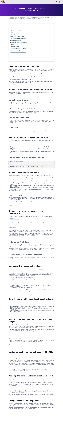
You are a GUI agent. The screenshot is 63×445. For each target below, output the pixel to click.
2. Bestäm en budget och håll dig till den (17, 30)
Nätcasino (24, 1)
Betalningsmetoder (51, 1)
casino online (15, 84)
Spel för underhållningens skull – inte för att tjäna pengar (19, 54)
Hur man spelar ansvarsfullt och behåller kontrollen (18, 26)
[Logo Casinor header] (3, 1)
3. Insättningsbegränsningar (15, 32)
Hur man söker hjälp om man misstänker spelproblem (18, 42)
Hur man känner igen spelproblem (15, 40)
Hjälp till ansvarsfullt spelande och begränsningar (18, 52)
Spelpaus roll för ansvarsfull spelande (16, 50)
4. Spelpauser (13, 34)
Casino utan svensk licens (10, 1)
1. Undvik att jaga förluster (15, 28)
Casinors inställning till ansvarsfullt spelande (17, 36)
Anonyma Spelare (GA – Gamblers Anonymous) (18, 48)
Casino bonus (37, 1)
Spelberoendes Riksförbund (15, 46)
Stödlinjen (12, 44)
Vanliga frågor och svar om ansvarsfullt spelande (18, 38)
